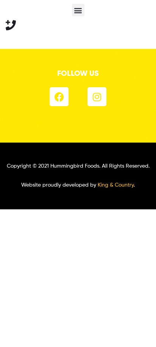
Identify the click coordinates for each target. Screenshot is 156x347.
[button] (78, 10)
